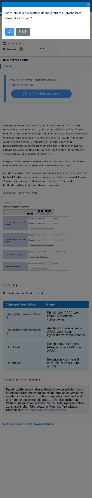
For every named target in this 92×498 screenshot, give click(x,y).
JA (10, 32)
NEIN (23, 32)
